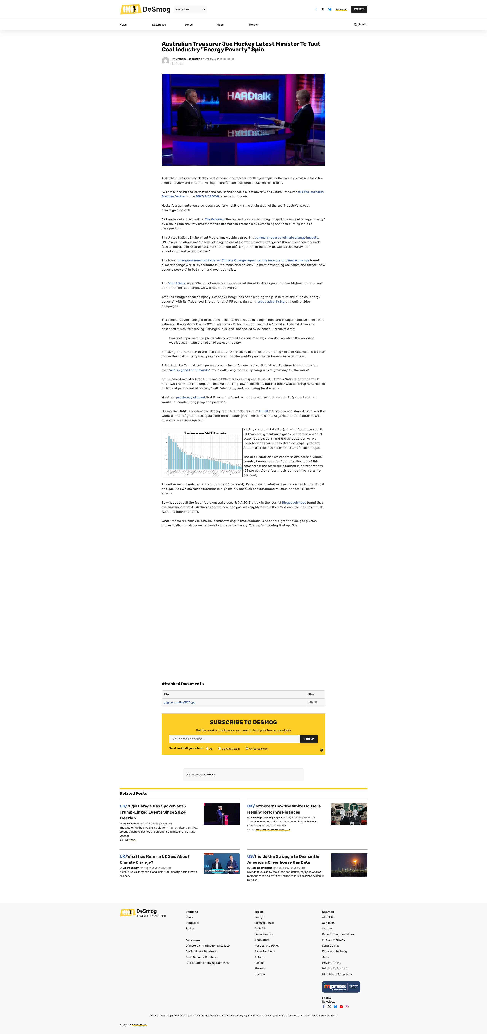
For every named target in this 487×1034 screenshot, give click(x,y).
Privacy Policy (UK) (334, 968)
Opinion (260, 974)
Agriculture (262, 940)
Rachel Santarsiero (261, 867)
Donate (359, 9)
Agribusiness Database (201, 951)
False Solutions (265, 951)
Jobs (325, 957)
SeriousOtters (139, 1024)
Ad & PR (260, 928)
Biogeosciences (294, 502)
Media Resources (333, 940)
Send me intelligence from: (186, 748)
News (189, 917)
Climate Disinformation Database (208, 945)
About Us (328, 917)
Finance (260, 968)
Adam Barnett (131, 823)
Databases (193, 923)
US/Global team (231, 748)
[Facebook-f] (316, 9)
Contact (327, 928)
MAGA (132, 839)
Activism (260, 957)
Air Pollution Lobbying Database (207, 963)
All (210, 748)
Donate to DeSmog (334, 951)
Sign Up (309, 739)
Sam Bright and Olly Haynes (266, 817)
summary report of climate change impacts (286, 237)
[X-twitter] (323, 9)
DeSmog (156, 9)
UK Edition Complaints (337, 974)
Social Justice (264, 934)
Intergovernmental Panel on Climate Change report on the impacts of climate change (243, 260)
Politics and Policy (267, 945)
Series (190, 928)
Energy (259, 917)
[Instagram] (347, 1006)
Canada (259, 963)
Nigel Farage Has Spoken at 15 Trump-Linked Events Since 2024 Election (153, 812)
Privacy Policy (331, 963)
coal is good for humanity (189, 370)
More (252, 24)
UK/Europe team (258, 748)
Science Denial (264, 923)
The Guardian (214, 219)
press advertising (271, 301)
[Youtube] (341, 1006)
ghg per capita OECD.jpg (180, 702)
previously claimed (191, 397)
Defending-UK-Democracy (273, 829)
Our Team (328, 923)
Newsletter (329, 1001)
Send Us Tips (331, 945)
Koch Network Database (201, 957)
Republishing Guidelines (338, 934)
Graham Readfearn (188, 59)
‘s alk (208, 196)
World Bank (176, 283)
